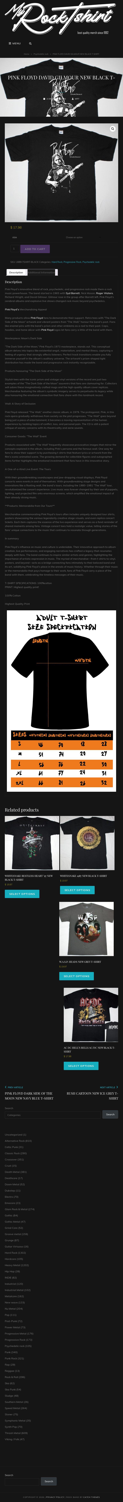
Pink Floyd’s (12, 309)
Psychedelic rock (41, 54)
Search (9, 1108)
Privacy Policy (55, 1497)
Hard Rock (57, 262)
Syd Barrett (73, 293)
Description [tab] (16, 272)
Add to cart (35, 249)
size (14, 237)
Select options (22, 893)
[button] (113, 129)
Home (26, 54)
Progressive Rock (72, 262)
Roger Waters (104, 293)
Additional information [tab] (41, 272)
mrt (77, 99)
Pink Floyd (37, 317)
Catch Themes (91, 1497)
